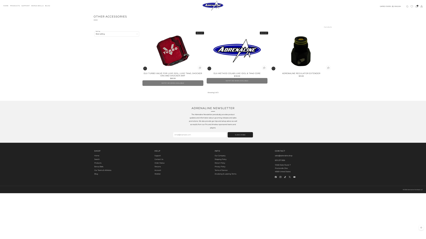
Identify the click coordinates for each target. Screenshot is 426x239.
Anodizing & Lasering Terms (225, 174)
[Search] (407, 6)
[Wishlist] (412, 6)
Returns (158, 167)
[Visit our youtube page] (294, 177)
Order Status (159, 163)
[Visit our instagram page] (280, 177)
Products (15, 6)
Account (158, 170)
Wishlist (158, 174)
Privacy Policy (220, 167)
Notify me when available (173, 83)
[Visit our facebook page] (275, 177)
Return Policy (220, 163)
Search (97, 159)
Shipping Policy (221, 159)
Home (6, 6)
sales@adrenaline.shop (283, 156)
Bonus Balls (38, 6)
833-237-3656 (280, 160)
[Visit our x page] (289, 177)
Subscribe (240, 135)
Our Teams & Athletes (102, 170)
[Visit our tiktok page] (285, 177)
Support (26, 6)
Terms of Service (221, 170)
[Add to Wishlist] (145, 68)
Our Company (220, 156)
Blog (47, 6)
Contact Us (159, 159)
